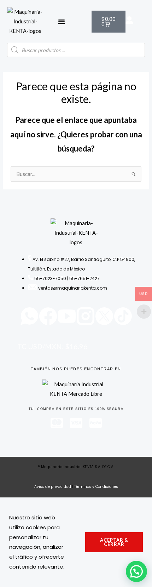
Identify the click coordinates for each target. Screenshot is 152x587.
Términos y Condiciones (96, 486)
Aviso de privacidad (52, 486)
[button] (61, 21)
